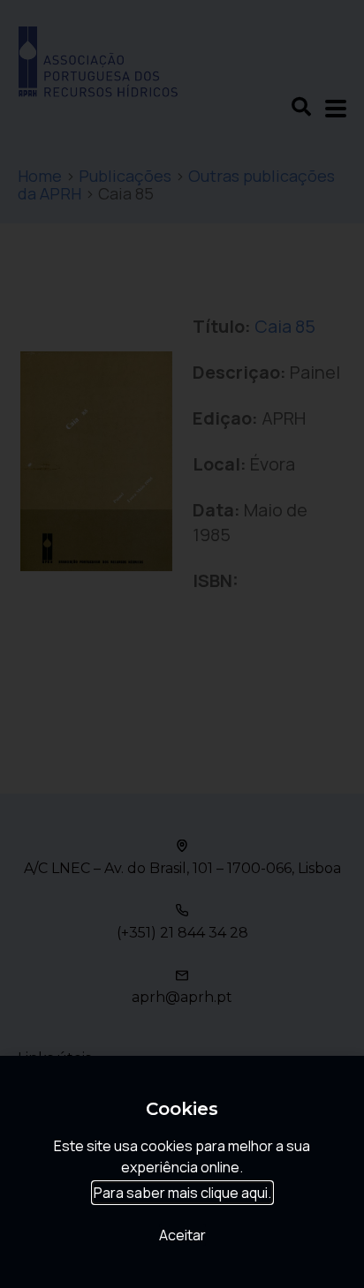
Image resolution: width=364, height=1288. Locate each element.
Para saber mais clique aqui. (182, 1192)
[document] (182, 644)
